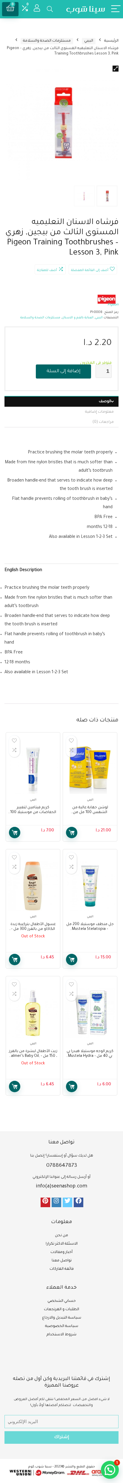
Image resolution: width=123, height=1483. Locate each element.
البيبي (88, 41)
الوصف (105, 401)
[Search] (50, 9)
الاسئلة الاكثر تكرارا (62, 1244)
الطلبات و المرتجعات (61, 1310)
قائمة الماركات (62, 1269)
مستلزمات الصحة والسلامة (47, 41)
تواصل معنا (62, 1261)
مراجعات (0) (103, 422)
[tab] (61, 401)
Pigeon (113, 305)
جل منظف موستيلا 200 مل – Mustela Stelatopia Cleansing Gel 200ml (90, 929)
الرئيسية (111, 41)
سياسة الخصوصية (61, 1326)
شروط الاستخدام (61, 1335)
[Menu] (116, 9)
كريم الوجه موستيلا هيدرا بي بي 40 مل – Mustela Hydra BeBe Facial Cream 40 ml (90, 1056)
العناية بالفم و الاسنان (77, 318)
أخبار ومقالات (61, 1252)
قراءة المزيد (14, 959)
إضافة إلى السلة (63, 371)
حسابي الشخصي (61, 1301)
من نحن (61, 1236)
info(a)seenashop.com (61, 1186)
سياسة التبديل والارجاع (61, 1318)
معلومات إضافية (99, 412)
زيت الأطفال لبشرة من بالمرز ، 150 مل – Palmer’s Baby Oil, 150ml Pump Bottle (33, 1056)
